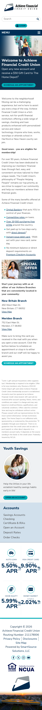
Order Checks (11, 537)
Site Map (21, 643)
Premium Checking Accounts (21, 254)
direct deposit (18, 232)
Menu (20, 32)
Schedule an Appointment (19, 85)
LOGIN (22, 25)
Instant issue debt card (18, 236)
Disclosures (30, 639)
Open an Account (13, 527)
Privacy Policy (11, 639)
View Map (7, 311)
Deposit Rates (12, 532)
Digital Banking (14, 209)
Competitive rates (15, 217)
